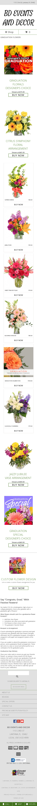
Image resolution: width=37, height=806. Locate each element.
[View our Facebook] (15, 722)
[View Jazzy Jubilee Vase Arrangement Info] (18, 453)
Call (6, 804)
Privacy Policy (9, 794)
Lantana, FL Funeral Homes (13, 781)
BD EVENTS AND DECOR (18, 18)
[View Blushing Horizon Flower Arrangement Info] (18, 317)
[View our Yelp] (18, 722)
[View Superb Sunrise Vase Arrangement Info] (18, 181)
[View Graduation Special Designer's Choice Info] (18, 510)
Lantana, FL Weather (9, 788)
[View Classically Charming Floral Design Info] (18, 407)
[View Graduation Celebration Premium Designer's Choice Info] (18, 362)
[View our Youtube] (22, 722)
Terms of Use (18, 798)
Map (19, 804)
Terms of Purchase (24, 794)
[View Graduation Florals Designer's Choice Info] (18, 60)
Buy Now (18, 95)
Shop (10, 32)
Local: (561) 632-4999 (19, 737)
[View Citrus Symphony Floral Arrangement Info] (18, 120)
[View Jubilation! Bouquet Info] (18, 226)
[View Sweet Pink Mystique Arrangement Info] (18, 271)
